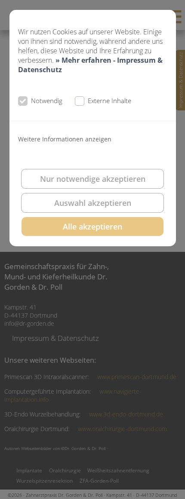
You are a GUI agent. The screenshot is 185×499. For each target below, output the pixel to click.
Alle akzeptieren (92, 226)
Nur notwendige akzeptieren (92, 179)
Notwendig (46, 100)
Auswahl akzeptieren (92, 203)
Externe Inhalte (109, 100)
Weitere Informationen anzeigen (64, 139)
